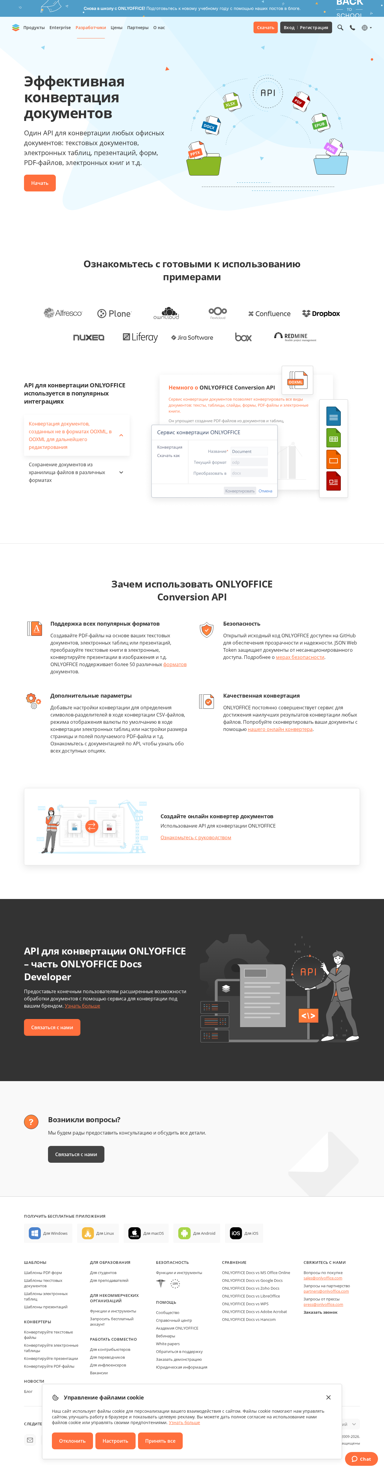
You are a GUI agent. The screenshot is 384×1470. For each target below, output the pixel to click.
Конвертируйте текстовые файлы (48, 1334)
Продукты (34, 27)
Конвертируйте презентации (51, 1358)
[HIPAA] (161, 1284)
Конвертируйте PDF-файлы (49, 1366)
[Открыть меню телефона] (352, 27)
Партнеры (137, 27)
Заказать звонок (321, 1312)
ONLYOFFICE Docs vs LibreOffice (251, 1296)
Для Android (204, 1233)
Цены (116, 27)
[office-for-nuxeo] (89, 337)
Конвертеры (37, 1321)
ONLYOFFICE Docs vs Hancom (249, 1319)
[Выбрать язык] (366, 27)
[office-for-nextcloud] (218, 313)
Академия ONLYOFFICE (177, 1328)
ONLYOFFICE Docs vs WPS (245, 1303)
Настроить (115, 1441)
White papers (168, 1343)
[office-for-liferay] (140, 337)
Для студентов (103, 1272)
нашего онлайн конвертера (280, 729)
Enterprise (60, 27)
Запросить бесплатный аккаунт (112, 1321)
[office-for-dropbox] (321, 313)
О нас (159, 27)
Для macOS (153, 1233)
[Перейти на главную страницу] (16, 27)
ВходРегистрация (306, 27)
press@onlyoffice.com (323, 1304)
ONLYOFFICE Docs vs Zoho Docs (250, 1288)
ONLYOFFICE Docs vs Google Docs (252, 1280)
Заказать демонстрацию (179, 1359)
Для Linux (105, 1233)
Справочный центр (174, 1320)
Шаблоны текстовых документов (43, 1283)
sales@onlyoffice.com (323, 1278)
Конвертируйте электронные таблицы (51, 1347)
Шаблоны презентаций (46, 1306)
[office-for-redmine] (295, 337)
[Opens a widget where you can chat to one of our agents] (361, 1459)
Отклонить (72, 1441)
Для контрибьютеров (110, 1349)
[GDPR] (175, 1284)
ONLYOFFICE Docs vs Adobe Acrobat (254, 1311)
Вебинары (165, 1336)
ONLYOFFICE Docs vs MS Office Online (256, 1272)
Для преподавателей (109, 1280)
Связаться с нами (52, 1027)
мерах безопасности (300, 657)
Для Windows (55, 1233)
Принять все (160, 1441)
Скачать (265, 27)
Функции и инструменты (113, 1311)
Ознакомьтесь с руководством (195, 837)
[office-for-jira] (192, 337)
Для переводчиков (107, 1357)
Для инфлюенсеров (108, 1365)
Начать (40, 183)
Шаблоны (35, 1262)
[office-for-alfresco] (63, 313)
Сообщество (167, 1312)
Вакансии (99, 1372)
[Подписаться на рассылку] (30, 1440)
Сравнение (234, 1262)
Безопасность (172, 1262)
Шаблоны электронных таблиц (46, 1296)
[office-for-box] (244, 337)
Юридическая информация (181, 1367)
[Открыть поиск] (340, 27)
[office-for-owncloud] (166, 313)
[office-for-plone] (115, 313)
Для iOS (251, 1233)
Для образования (110, 1262)
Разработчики (91, 27)
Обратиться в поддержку (179, 1351)
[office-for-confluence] (269, 313)
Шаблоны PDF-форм (43, 1272)
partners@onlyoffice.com (326, 1291)
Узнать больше (82, 1006)
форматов (175, 664)
